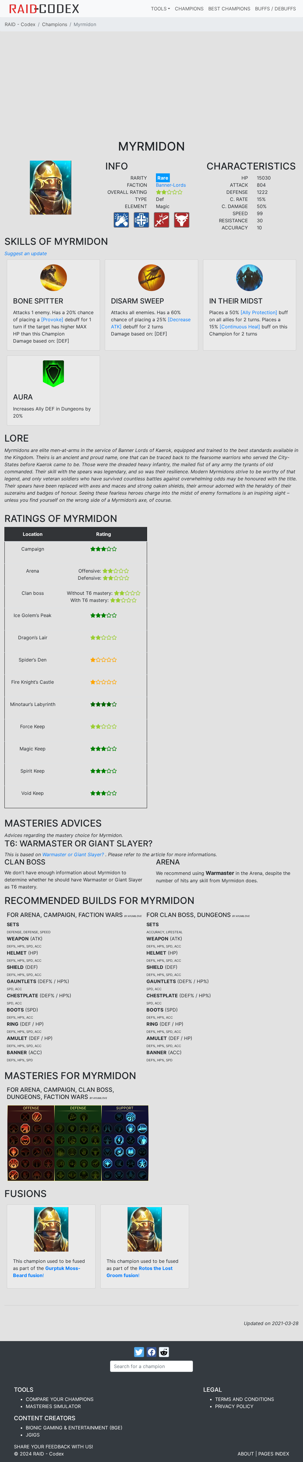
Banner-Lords (171, 185)
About (246, 1454)
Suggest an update (25, 253)
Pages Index (273, 1454)
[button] (25, 1117)
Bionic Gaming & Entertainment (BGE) (74, 1428)
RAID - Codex (20, 24)
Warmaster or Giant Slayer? (73, 854)
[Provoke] (52, 319)
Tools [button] (159, 9)
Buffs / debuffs (275, 9)
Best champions (229, 9)
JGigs (33, 1435)
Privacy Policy (234, 1406)
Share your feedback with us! (53, 1447)
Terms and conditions (244, 1399)
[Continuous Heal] (240, 327)
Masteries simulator (53, 1406)
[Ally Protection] (259, 312)
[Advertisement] (151, 94)
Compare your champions (60, 1399)
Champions (189, 9)
